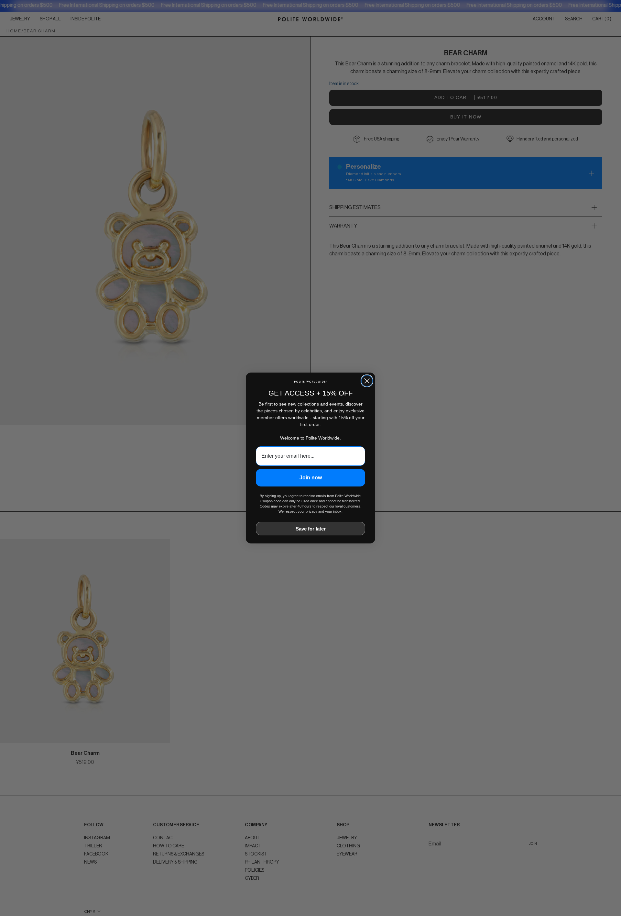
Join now (311, 477)
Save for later (311, 528)
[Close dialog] (367, 380)
